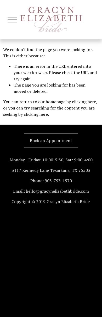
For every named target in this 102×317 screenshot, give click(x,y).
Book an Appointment (51, 140)
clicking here (84, 102)
